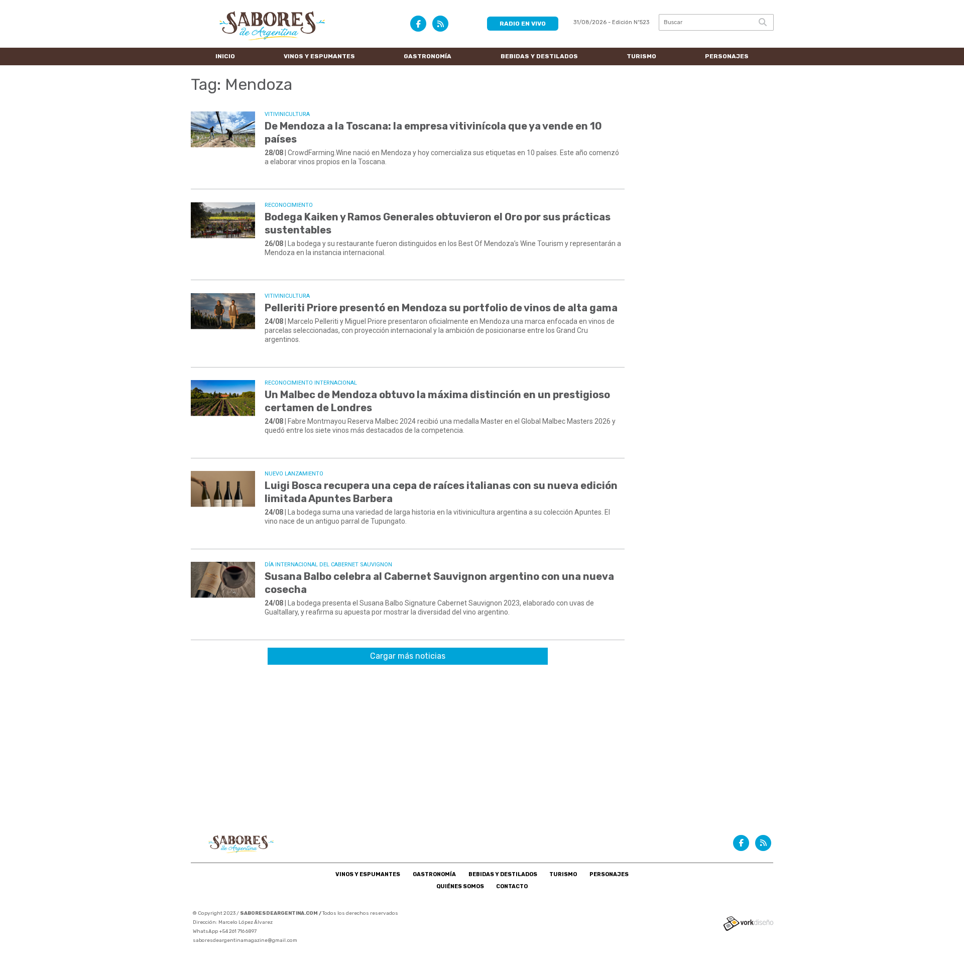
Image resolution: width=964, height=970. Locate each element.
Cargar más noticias (407, 656)
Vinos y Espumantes (319, 56)
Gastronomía (427, 56)
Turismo (641, 56)
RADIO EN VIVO (523, 23)
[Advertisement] (482, 747)
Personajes (727, 56)
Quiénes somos (460, 886)
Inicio (225, 56)
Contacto (512, 886)
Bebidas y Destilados (539, 56)
